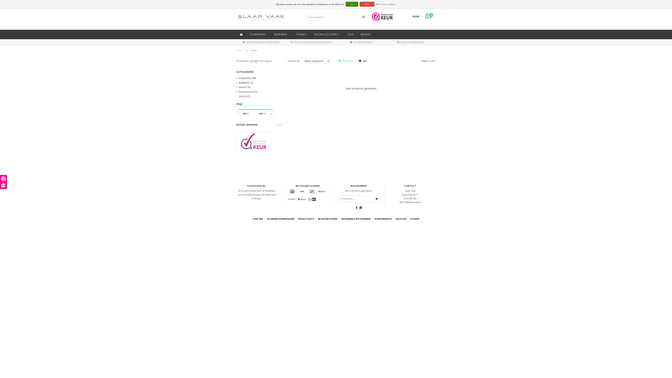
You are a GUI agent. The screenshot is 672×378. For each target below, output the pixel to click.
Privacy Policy (306, 219)
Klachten (401, 219)
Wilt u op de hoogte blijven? (359, 190)
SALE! (350, 34)
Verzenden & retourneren (356, 219)
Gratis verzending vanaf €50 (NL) (263, 42)
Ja (352, 4)
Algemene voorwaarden (280, 219)
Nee (367, 4)
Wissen (279, 125)
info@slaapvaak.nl (412, 202)
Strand (300, 34)
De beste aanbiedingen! (412, 42)
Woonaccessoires (326, 34)
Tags (246, 50)
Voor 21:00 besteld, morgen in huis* (312, 42)
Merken (366, 34)
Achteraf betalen (363, 42)
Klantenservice (383, 219)
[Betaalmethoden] (292, 191)
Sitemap (414, 219)
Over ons (258, 219)
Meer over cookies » (386, 4)
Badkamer (280, 34)
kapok (254, 50)
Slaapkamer (257, 34)
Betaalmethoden (327, 219)
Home (239, 50)
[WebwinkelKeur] (259, 141)
